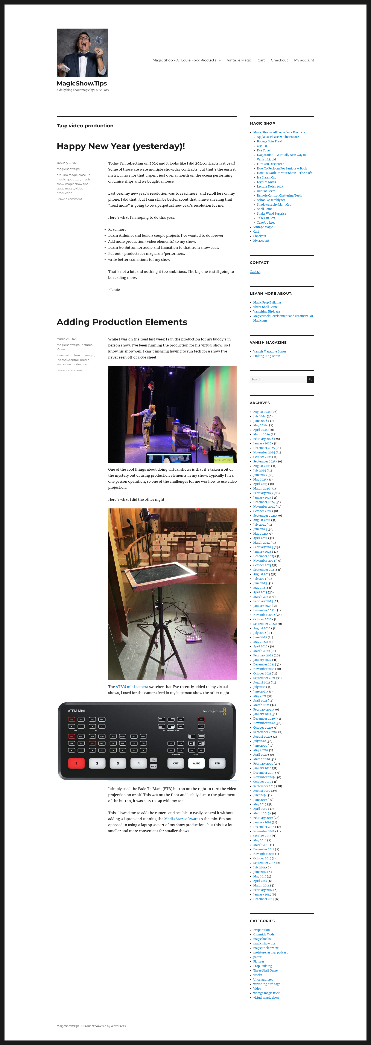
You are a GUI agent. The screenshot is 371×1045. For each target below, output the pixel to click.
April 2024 (260, 538)
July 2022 (259, 633)
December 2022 (264, 610)
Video (61, 349)
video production (75, 364)
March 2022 (261, 651)
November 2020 (264, 723)
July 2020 (259, 741)
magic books (262, 939)
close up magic (83, 355)
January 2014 (262, 894)
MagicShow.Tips (82, 83)
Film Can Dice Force (270, 164)
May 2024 (260, 533)
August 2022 (262, 628)
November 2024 (264, 506)
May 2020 (260, 750)
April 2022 (260, 646)
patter (257, 957)
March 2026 (261, 434)
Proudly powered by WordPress (104, 1026)
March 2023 (261, 597)
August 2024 (262, 520)
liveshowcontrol (68, 360)
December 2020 (264, 718)
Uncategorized (263, 979)
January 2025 (262, 497)
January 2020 (262, 768)
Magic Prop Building (267, 302)
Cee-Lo (262, 146)
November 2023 (264, 561)
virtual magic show (266, 997)
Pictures (86, 344)
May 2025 (260, 479)
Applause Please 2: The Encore (278, 137)
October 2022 (262, 619)
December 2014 (263, 849)
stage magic (65, 188)
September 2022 (264, 624)
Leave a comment (69, 199)
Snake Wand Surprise (271, 213)
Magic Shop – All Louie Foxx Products (184, 60)
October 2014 (262, 858)
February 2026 (263, 439)
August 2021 (261, 682)
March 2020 (261, 759)
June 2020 (260, 746)
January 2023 (262, 606)
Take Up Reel (266, 222)
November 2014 (264, 854)
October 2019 (262, 782)
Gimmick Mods (263, 934)
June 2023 (260, 583)
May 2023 (259, 588)
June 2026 (260, 421)
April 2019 (260, 809)
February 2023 (263, 601)
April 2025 (260, 484)
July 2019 (259, 795)
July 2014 (259, 867)
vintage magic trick (266, 993)
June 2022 (260, 637)
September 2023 (264, 570)
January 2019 (262, 822)
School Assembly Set (271, 200)
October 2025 (262, 457)
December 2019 (264, 773)
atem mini (64, 355)
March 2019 (261, 813)
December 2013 (263, 899)
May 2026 (260, 425)
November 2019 (264, 777)
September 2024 (264, 515)
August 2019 (261, 791)
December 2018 (263, 827)
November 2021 (264, 669)
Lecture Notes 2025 (270, 186)
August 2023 (261, 574)
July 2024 (259, 524)
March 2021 (261, 705)
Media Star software (181, 819)
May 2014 (259, 876)
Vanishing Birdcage (266, 311)
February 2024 (263, 547)
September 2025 (264, 461)
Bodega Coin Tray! (269, 141)
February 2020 (263, 764)
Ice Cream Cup (266, 177)
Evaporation (261, 930)
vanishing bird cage (266, 984)
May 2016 (259, 840)
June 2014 (260, 872)
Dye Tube (263, 150)
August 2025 (262, 466)
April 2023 (260, 592)
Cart (261, 60)
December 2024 (264, 502)
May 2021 (259, 696)
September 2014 (264, 863)
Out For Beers (266, 191)
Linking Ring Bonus (267, 356)
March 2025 (261, 488)
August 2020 (262, 736)
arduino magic (67, 175)
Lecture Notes (266, 182)
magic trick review (265, 948)
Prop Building (262, 966)
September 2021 (264, 678)
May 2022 (260, 642)
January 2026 (262, 443)
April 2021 (260, 700)
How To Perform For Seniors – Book (282, 168)
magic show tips (68, 169)
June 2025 (260, 475)
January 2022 (262, 660)
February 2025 (263, 493)
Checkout (279, 60)
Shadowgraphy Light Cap (274, 204)
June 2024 (260, 529)
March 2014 (261, 885)
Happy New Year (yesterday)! (121, 146)
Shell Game (264, 209)
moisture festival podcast (270, 952)
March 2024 (261, 543)
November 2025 (264, 452)
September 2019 (264, 786)
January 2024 (262, 552)
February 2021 (263, 709)
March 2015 (261, 845)
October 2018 (262, 836)
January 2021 (262, 714)
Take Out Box (266, 218)
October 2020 (262, 727)
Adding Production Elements (122, 322)
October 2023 (262, 565)
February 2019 (263, 818)
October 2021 (262, 673)
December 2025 (264, 448)
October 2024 (262, 511)
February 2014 (263, 890)
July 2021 (259, 687)
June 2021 (260, 691)
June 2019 (260, 800)
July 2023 (259, 579)
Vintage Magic (239, 60)
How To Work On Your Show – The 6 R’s (285, 173)
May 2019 (259, 804)
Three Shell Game (265, 307)
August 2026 (262, 412)
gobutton (73, 179)
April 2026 (260, 430)
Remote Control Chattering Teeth (279, 195)
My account (304, 60)
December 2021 (263, 664)
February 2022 (263, 655)
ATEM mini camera (132, 687)
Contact (255, 271)
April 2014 (260, 881)
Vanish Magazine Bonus (269, 351)
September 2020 (264, 732)
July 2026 (259, 416)
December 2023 (264, 556)
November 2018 (264, 831)
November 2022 (264, 615)
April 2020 (260, 755)
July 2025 (259, 470)
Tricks (257, 975)
